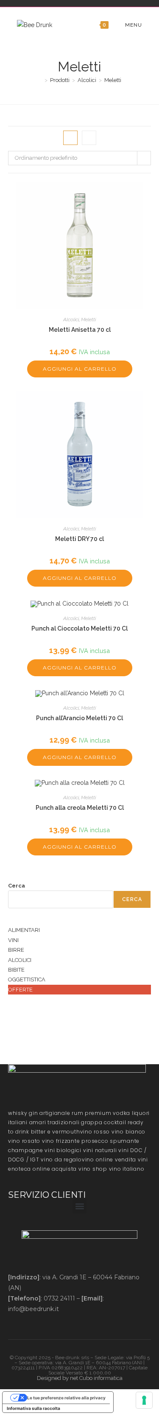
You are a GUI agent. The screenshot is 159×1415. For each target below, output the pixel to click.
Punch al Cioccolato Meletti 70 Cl (79, 628)
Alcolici (71, 319)
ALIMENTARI (24, 930)
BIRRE (16, 950)
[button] (79, 1206)
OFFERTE (20, 989)
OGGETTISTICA (26, 979)
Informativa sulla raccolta (33, 1408)
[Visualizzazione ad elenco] (89, 138)
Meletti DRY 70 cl (79, 538)
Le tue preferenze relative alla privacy (66, 1397)
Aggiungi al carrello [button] (80, 369)
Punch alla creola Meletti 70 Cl (80, 807)
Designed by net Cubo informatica (80, 1378)
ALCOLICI (19, 960)
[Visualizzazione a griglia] (70, 138)
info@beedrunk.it (33, 1309)
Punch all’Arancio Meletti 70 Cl (79, 718)
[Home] (40, 80)
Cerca (16, 885)
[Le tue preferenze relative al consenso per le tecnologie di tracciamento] (144, 1400)
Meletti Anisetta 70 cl (80, 329)
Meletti (112, 80)
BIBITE (16, 970)
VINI (13, 940)
